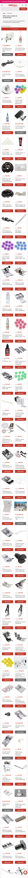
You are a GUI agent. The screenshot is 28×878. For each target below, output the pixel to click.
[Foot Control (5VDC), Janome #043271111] (20, 487)
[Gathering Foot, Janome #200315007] (7, 461)
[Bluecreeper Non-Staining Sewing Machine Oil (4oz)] (7, 122)
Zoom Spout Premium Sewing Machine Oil (20, 49)
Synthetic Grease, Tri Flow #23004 (20, 153)
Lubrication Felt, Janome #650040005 (20, 831)
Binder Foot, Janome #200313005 (7, 388)
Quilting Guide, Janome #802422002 (20, 779)
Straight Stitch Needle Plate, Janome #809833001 (20, 806)
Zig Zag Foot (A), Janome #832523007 (7, 283)
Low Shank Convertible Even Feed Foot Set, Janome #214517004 (7, 780)
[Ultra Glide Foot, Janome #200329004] (7, 591)
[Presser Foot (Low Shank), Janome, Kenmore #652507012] (20, 643)
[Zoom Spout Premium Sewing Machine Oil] (20, 44)
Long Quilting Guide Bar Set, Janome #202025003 (19, 545)
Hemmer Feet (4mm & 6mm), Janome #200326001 (20, 363)
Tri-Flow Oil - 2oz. (6, 361)
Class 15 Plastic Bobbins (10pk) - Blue (20, 257)
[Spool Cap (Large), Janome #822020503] (20, 70)
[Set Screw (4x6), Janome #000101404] (20, 851)
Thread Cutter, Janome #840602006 (7, 518)
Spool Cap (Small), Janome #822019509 (7, 101)
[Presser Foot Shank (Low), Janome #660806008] (20, 408)
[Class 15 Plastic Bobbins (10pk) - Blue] (20, 252)
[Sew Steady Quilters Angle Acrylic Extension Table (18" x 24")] (20, 669)
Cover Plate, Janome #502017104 (20, 179)
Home (4, 13)
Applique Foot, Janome (5, 805)
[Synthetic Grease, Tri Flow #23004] (20, 148)
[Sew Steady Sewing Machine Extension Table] (7, 44)
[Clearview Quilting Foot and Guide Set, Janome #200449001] (20, 461)
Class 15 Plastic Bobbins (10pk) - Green (19, 389)
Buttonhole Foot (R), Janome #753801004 (7, 310)
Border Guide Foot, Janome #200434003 (7, 700)
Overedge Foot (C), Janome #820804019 (7, 492)
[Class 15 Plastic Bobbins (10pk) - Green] (20, 382)
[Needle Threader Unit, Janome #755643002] (20, 200)
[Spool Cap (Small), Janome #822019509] (7, 96)
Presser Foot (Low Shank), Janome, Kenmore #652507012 (20, 649)
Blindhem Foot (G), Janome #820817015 (7, 570)
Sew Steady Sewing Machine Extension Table (7, 50)
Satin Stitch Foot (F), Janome (20, 726)
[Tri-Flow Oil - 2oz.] (7, 356)
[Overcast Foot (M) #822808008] (7, 643)
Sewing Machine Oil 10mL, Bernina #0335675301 (6, 337)
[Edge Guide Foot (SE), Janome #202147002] (20, 591)
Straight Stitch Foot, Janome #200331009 (7, 544)
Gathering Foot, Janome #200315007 (7, 466)
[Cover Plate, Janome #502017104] (20, 174)
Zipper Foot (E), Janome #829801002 (20, 310)
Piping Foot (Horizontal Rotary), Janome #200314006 (20, 701)
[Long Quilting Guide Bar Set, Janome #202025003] (20, 539)
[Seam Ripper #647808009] (20, 226)
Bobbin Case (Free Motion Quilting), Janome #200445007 (7, 180)
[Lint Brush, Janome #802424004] (20, 434)
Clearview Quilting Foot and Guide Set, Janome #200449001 (20, 467)
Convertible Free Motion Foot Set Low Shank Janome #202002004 (7, 441)
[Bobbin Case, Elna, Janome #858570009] (7, 200)
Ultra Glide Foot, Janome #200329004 (7, 596)
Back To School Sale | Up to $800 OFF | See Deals (14, 1)
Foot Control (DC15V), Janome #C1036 (20, 127)
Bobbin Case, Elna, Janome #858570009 (7, 205)
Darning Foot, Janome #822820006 (20, 622)
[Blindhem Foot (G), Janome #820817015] (7, 565)
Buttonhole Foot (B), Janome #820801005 (7, 831)
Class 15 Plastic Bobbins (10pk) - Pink (20, 336)
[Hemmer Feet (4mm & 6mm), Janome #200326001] (20, 356)
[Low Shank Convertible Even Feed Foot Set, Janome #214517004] (7, 773)
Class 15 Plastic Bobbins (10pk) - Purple (6, 258)
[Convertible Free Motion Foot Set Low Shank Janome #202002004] (7, 434)
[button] (1, 5)
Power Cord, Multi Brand (6, 75)
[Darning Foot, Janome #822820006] (20, 617)
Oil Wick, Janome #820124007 (6, 414)
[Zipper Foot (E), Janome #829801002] (20, 304)
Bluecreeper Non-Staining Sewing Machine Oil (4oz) (6, 128)
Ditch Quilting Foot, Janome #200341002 (7, 231)
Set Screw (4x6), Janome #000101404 (20, 857)
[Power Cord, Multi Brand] (7, 70)
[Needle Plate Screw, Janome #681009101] (20, 565)
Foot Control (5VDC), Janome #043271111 (20, 492)
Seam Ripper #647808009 (18, 231)
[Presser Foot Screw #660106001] (7, 721)
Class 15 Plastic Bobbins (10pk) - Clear (7, 153)
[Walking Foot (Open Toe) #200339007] (20, 278)
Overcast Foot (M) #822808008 (6, 648)
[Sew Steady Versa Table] (20, 513)
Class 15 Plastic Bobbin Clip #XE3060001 (18, 754)
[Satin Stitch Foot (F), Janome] (20, 721)
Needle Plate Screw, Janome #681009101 (20, 570)
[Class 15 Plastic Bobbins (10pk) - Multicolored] (20, 96)
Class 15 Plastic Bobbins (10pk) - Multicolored (19, 102)
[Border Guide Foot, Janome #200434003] (7, 695)
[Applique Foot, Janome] (7, 799)
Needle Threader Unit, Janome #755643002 (20, 205)
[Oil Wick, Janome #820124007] (7, 408)
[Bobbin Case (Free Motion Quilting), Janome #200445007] (7, 174)
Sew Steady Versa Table (19, 518)
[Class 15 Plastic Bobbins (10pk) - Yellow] (7, 669)
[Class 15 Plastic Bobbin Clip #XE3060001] (20, 747)
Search (23, 8)
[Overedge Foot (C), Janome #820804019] (7, 487)
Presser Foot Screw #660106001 (6, 726)
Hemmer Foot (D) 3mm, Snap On (6, 753)
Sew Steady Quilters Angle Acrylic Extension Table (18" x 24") (20, 676)
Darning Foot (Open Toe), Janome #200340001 (6, 623)
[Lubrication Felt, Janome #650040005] (20, 825)
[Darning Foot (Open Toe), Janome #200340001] (7, 617)
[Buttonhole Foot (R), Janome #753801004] (7, 304)
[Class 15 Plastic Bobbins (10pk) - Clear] (7, 148)
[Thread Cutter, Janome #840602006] (7, 513)
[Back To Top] (26, 876)
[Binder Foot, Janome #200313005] (7, 382)
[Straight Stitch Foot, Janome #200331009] (7, 539)
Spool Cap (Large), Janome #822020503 (20, 75)
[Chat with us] (22, 5)
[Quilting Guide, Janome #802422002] (20, 773)
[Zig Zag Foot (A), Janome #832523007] (7, 278)
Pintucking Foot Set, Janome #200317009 (7, 857)
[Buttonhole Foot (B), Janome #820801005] (7, 825)
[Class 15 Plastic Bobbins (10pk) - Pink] (20, 330)
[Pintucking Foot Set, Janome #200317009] (7, 851)
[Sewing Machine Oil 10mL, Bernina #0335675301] (7, 330)
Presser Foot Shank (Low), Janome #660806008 (19, 415)
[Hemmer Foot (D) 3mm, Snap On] (7, 747)
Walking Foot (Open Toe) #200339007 (19, 283)
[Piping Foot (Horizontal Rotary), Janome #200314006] (20, 695)
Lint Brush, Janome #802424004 (19, 440)
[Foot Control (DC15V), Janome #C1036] (20, 122)
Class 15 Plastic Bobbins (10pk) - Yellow (6, 675)
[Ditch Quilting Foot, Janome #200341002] (7, 226)
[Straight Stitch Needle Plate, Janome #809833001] (20, 799)
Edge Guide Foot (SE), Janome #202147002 (20, 596)
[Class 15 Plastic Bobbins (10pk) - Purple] (7, 252)
